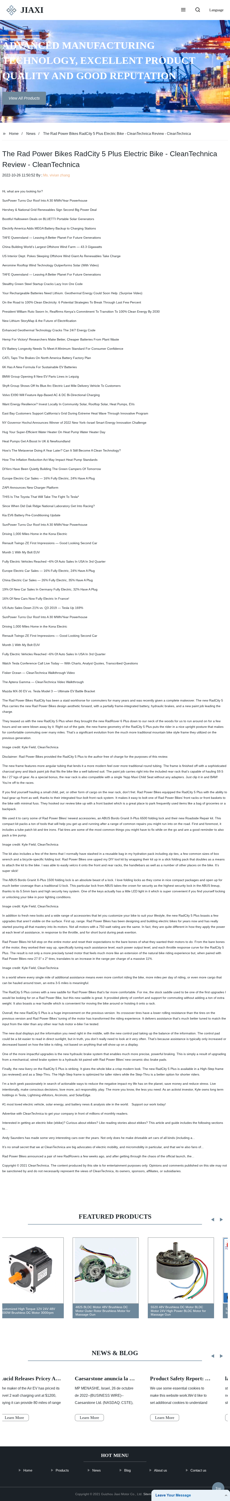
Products (62, 1470)
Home (14, 134)
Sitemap (149, 1494)
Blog (127, 1470)
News (30, 134)
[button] (183, 10)
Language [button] (216, 10)
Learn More (89, 1417)
